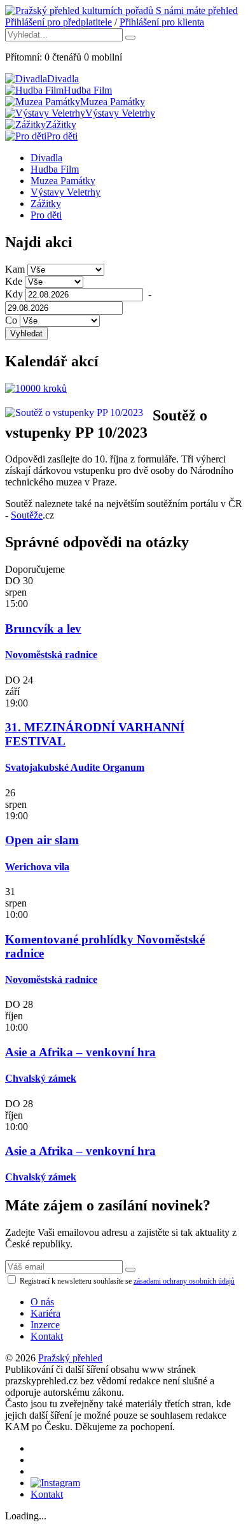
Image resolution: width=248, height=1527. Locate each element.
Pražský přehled (70, 1357)
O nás (42, 1301)
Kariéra (45, 1313)
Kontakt (47, 1336)
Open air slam (42, 840)
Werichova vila (37, 866)
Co (11, 320)
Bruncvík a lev (43, 628)
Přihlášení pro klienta (162, 22)
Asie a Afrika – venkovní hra (80, 1052)
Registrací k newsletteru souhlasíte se (126, 1281)
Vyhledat (26, 333)
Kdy (14, 294)
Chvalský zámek (40, 1078)
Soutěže (27, 515)
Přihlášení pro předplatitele (58, 22)
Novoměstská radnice (51, 654)
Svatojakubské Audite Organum (74, 767)
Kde (13, 281)
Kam (15, 269)
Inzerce (45, 1324)
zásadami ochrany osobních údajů (184, 1281)
